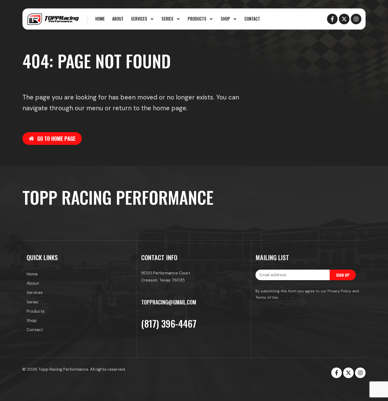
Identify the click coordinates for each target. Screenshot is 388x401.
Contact (252, 19)
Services (139, 19)
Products (197, 19)
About (118, 19)
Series (167, 19)
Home (100, 19)
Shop (225, 19)
